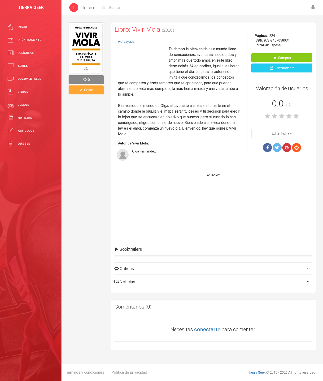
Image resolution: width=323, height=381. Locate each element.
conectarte (207, 329)
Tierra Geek (257, 372)
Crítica (88, 90)
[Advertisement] (141, 60)
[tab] (213, 249)
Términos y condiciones (84, 372)
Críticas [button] (126, 268)
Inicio (88, 7)
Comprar (284, 58)
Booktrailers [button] (130, 249)
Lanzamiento (284, 68)
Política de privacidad (129, 372)
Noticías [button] (127, 281)
